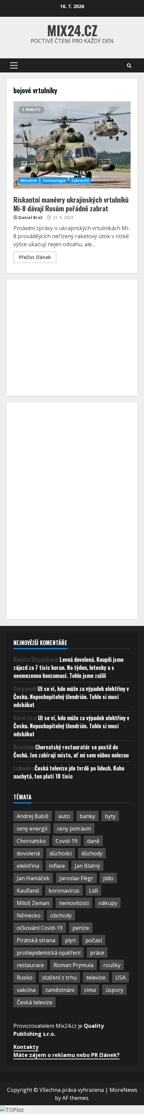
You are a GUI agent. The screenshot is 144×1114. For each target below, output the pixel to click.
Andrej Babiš (33, 816)
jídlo (108, 878)
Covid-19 (66, 841)
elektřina (28, 865)
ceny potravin (74, 828)
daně (93, 841)
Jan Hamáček (33, 878)
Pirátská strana (36, 940)
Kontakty (26, 1047)
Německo (29, 915)
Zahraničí (80, 180)
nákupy (107, 903)
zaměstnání (59, 990)
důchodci (61, 853)
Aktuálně (28, 180)
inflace (57, 865)
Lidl (93, 890)
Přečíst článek (35, 257)
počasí (93, 940)
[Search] (129, 65)
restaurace (30, 965)
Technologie (54, 180)
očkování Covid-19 (40, 928)
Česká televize (34, 1002)
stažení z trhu (59, 977)
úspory (114, 990)
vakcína (26, 990)
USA (120, 977)
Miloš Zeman (33, 903)
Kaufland (28, 890)
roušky (112, 965)
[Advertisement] (63, 336)
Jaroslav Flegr (76, 878)
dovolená (28, 853)
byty (110, 816)
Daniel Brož (30, 217)
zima (90, 990)
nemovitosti (74, 903)
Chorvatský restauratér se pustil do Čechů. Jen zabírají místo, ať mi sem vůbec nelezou (71, 751)
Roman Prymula (73, 965)
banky (87, 816)
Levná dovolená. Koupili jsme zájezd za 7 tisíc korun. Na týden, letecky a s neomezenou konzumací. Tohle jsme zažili (68, 667)
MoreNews (123, 1090)
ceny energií (32, 828)
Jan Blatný (87, 865)
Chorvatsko (31, 841)
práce (97, 952)
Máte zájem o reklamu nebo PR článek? (66, 1055)
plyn (70, 940)
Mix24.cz (72, 30)
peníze (80, 928)
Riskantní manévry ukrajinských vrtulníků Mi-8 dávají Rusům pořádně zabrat (72, 145)
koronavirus (64, 890)
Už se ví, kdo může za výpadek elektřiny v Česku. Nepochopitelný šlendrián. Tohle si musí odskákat (71, 697)
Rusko (24, 977)
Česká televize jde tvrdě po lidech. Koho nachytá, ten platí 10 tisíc (68, 772)
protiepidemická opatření (48, 952)
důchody (91, 853)
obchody (61, 915)
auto (64, 816)
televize (95, 977)
